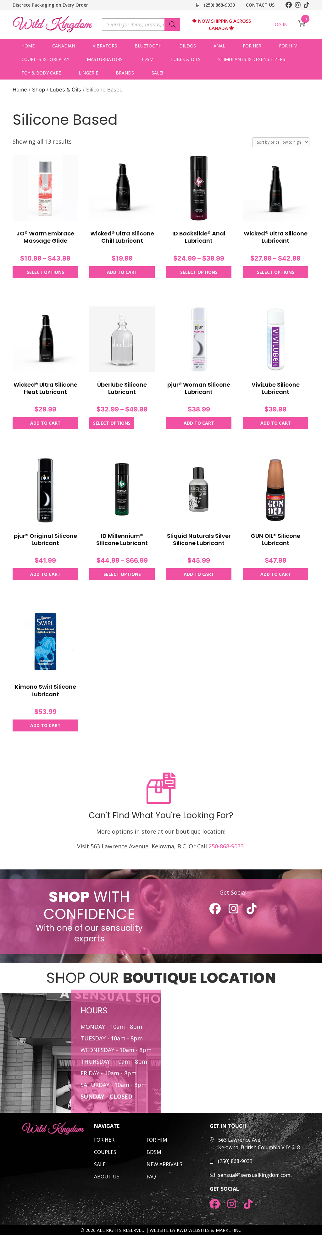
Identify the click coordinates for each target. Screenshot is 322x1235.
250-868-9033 (226, 846)
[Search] (172, 24)
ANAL (219, 46)
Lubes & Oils (186, 59)
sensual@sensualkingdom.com (254, 1175)
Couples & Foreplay (45, 59)
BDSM (146, 59)
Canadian (63, 46)
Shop (38, 89)
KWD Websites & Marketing (209, 1230)
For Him (288, 46)
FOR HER (104, 1139)
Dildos (187, 46)
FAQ (151, 1176)
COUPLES (105, 1152)
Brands (125, 73)
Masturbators (105, 59)
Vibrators (105, 46)
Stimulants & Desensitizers (251, 59)
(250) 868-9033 (219, 5)
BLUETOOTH (148, 46)
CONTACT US (260, 5)
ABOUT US (106, 1176)
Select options (45, 272)
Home (28, 46)
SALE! (157, 73)
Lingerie (88, 73)
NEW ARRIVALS (164, 1164)
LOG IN (279, 24)
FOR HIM (157, 1139)
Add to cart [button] (122, 272)
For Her (252, 46)
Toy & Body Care (41, 73)
